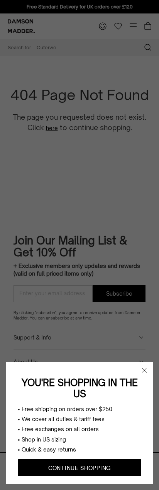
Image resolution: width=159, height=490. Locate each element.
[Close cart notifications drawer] (144, 370)
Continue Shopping (79, 468)
